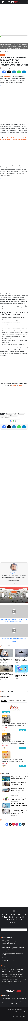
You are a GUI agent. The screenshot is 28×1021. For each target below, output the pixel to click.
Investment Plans (13, 979)
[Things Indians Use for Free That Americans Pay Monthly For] (6, 778)
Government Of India (6, 976)
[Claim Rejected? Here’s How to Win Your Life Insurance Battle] (6, 805)
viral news (4, 981)
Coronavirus (11, 969)
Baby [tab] (24, 700)
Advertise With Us (15, 1012)
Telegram (21, 385)
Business (7, 52)
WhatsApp (13, 385)
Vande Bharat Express (13, 415)
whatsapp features (17, 981)
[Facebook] (4, 72)
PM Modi (20, 979)
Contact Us (23, 1012)
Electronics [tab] (11, 700)
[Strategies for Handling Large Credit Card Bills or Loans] (6, 799)
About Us (6, 1012)
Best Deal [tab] (3, 700)
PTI (15, 413)
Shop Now (22, 730)
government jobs (5, 974)
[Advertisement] (14, 19)
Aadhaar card (4, 969)
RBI (25, 979)
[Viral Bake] (14, 2)
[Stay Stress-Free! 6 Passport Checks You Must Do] (6, 784)
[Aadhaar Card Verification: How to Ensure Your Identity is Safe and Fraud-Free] (6, 811)
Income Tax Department (17, 976)
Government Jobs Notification (16, 974)
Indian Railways (5, 979)
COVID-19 (4, 971)
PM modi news (9, 413)
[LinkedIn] (14, 72)
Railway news (20, 413)
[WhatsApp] (19, 72)
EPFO (19, 971)
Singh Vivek (4, 68)
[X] (9, 72)
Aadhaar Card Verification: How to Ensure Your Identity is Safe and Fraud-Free (19, 811)
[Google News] (14, 421)
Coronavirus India (19, 969)
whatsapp (10, 981)
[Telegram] (24, 72)
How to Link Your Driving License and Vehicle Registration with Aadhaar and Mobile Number (14, 596)
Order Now (6, 712)
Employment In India (12, 971)
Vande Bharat (7, 76)
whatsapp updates (5, 984)
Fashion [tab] (18, 700)
